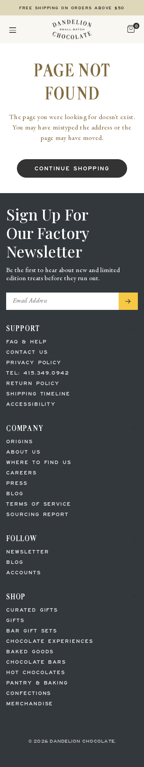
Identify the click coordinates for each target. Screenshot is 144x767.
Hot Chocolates (35, 672)
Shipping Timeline (38, 394)
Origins (19, 441)
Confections (28, 693)
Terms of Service (38, 504)
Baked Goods (30, 651)
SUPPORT (23, 328)
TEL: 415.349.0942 (37, 373)
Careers (21, 473)
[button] (12, 29)
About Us (23, 452)
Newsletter (27, 552)
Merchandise (29, 703)
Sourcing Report (37, 514)
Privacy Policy (33, 362)
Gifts (15, 620)
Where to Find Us (38, 462)
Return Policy (33, 383)
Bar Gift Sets (31, 631)
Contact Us (27, 352)
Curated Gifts (32, 610)
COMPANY (25, 428)
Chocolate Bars (36, 662)
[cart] (130, 29)
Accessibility (31, 404)
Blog (14, 493)
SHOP (16, 596)
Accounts (23, 572)
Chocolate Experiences (49, 641)
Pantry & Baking (37, 683)
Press (17, 483)
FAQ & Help (26, 342)
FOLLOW (21, 538)
